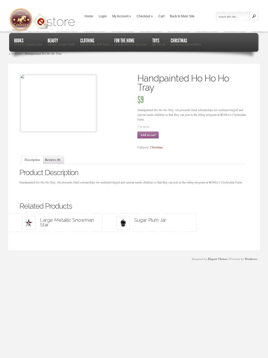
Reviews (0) (52, 160)
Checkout (145, 16)
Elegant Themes (217, 259)
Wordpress (251, 259)
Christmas (156, 147)
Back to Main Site (182, 16)
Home (89, 16)
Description (32, 160)
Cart (161, 16)
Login (103, 16)
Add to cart (148, 135)
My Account (121, 16)
